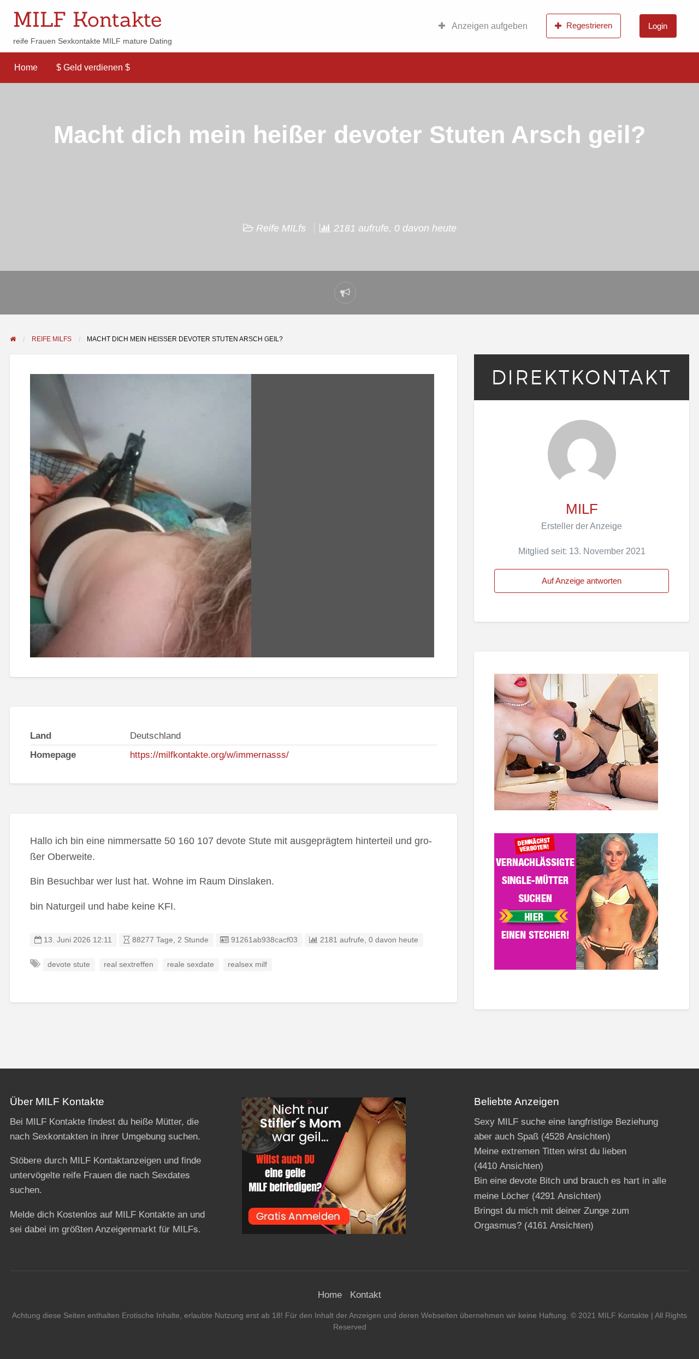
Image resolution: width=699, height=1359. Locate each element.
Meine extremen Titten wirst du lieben (550, 1151)
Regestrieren (589, 25)
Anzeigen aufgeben (489, 26)
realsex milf (247, 964)
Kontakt (365, 1295)
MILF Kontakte (87, 19)
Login (657, 26)
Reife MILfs (281, 228)
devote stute (69, 964)
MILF (582, 509)
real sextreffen (128, 964)
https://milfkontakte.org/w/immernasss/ (209, 755)
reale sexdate (190, 964)
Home (26, 67)
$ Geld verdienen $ (93, 67)
